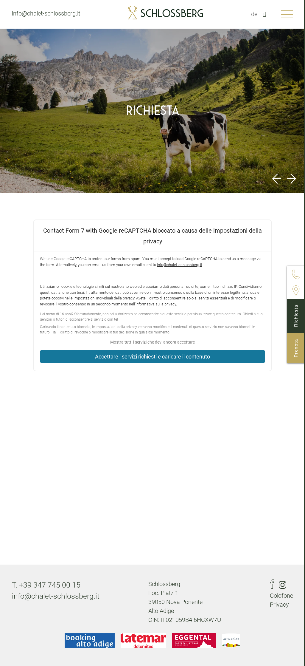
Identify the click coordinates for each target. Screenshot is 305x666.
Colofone (281, 595)
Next (291, 179)
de (254, 14)
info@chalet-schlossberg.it (46, 13)
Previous (276, 179)
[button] (152, 342)
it (264, 14)
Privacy (279, 604)
